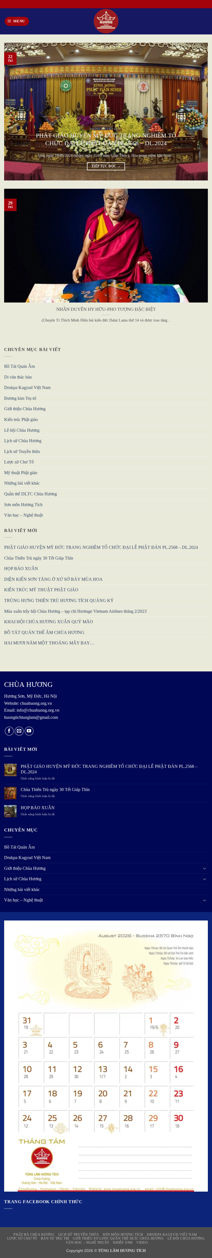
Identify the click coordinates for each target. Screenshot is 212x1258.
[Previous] (15, 111)
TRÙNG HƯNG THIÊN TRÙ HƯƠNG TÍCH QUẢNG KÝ (59, 600)
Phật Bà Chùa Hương (34, 1235)
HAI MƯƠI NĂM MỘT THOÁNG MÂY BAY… (49, 643)
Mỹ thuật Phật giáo (20, 472)
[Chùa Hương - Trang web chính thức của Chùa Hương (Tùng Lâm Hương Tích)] (106, 21)
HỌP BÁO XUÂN (21, 568)
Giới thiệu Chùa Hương (25, 408)
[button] (17, 21)
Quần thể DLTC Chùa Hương (30, 494)
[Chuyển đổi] (204, 868)
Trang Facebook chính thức (43, 1201)
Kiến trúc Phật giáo (21, 419)
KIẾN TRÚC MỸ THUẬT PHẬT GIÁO (41, 589)
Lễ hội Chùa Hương (21, 430)
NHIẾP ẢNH (123, 1242)
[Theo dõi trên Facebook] (9, 731)
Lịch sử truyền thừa (78, 1235)
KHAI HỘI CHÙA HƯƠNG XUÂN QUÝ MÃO (48, 621)
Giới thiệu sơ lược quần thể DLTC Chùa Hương (118, 1238)
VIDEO (142, 1242)
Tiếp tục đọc (106, 166)
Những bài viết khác (22, 483)
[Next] (197, 111)
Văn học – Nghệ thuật (23, 515)
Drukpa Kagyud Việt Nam (27, 387)
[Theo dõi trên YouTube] (29, 731)
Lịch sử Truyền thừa (22, 451)
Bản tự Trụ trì (55, 1238)
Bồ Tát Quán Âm (19, 366)
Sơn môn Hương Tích (23, 504)
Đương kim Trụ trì (20, 398)
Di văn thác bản (18, 377)
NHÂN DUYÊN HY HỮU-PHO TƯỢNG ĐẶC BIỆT (106, 309)
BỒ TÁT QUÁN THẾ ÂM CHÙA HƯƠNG (44, 632)
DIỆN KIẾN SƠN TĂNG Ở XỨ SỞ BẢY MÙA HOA (53, 579)
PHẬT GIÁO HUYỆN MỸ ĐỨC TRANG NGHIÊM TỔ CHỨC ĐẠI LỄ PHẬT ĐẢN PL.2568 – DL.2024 (106, 139)
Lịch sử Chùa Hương (22, 440)
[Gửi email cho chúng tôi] (19, 731)
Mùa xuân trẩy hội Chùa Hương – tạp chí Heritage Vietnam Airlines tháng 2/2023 (75, 611)
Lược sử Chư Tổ (19, 462)
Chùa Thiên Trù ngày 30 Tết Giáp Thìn (38, 558)
